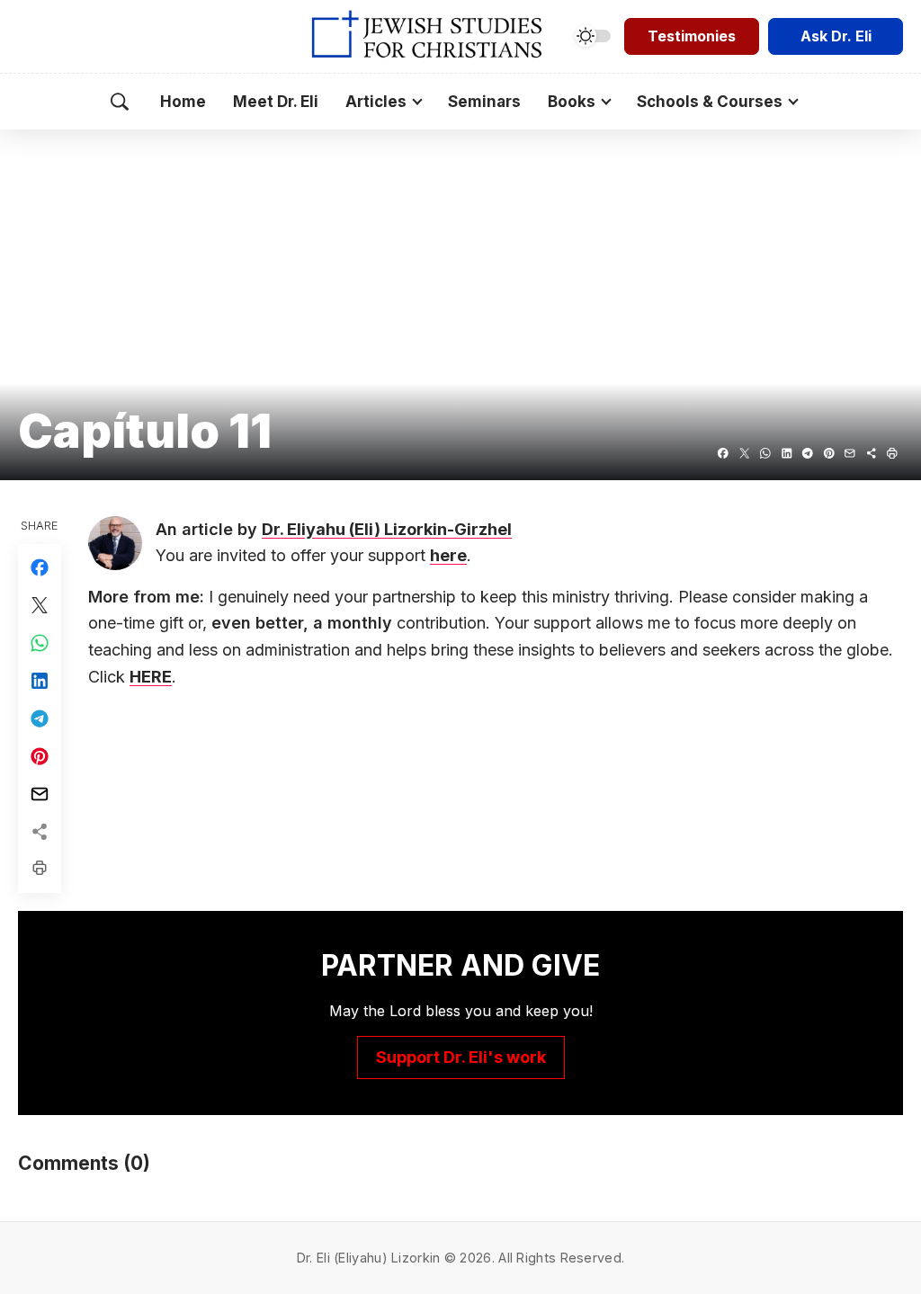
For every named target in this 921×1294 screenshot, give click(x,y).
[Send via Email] (850, 453)
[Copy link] (871, 453)
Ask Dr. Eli (836, 36)
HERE (151, 676)
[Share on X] (745, 453)
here (448, 555)
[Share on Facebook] (723, 453)
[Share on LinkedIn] (787, 453)
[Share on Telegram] (807, 453)
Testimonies (692, 36)
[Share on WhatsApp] (765, 453)
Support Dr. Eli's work (461, 1057)
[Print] (892, 453)
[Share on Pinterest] (829, 453)
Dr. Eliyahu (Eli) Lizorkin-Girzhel (387, 529)
